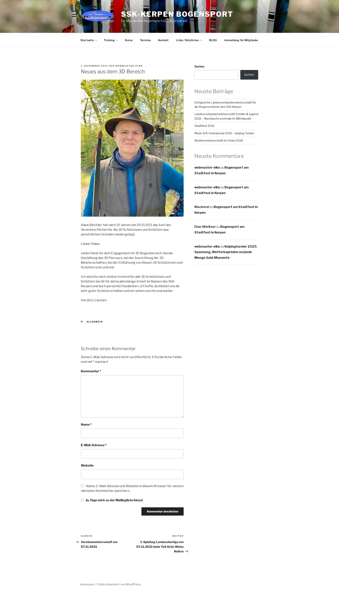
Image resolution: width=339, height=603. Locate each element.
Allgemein (94, 321)
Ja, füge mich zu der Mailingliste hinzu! (114, 500)
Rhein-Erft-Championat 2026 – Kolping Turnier (224, 133)
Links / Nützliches (187, 40)
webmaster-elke (129, 65)
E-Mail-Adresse (94, 445)
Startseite (87, 40)
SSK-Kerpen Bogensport (177, 14)
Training (109, 40)
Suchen (199, 66)
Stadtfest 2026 (204, 125)
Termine (145, 40)
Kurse (129, 40)
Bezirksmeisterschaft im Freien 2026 (218, 140)
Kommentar (91, 371)
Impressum (87, 584)
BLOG (213, 40)
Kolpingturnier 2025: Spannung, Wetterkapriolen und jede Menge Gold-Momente (225, 252)
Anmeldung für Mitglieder (241, 40)
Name (86, 424)
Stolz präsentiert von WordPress (119, 584)
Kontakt (163, 40)
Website (87, 465)
